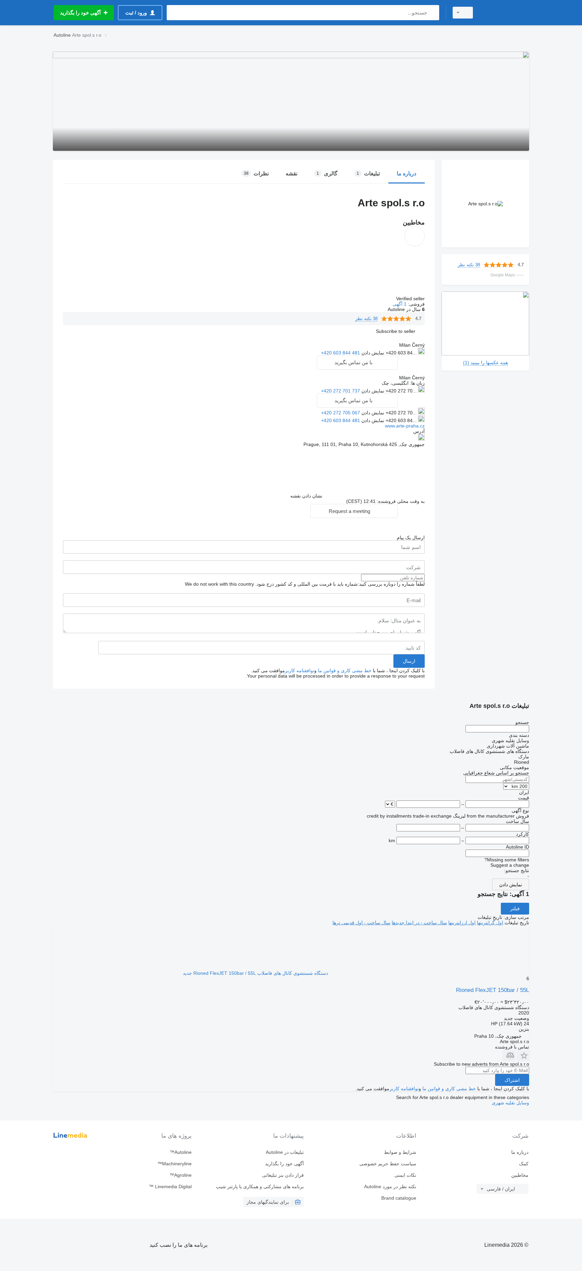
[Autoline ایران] (504, 13)
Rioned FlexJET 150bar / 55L (492, 990)
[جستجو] (432, 12)
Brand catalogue (398, 1198)
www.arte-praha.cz (405, 425)
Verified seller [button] (410, 298)
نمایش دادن (510, 884)
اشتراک (512, 1080)
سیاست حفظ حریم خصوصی (387, 1163)
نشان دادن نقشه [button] (306, 496)
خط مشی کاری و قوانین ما (344, 670)
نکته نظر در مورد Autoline (390, 1186)
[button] (395, 331)
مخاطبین (519, 1175)
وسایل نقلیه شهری (510, 1102)
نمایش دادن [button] (372, 352)
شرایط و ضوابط (400, 1152)
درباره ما (519, 1152)
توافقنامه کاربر (299, 670)
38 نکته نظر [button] (469, 264)
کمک (523, 1163)
